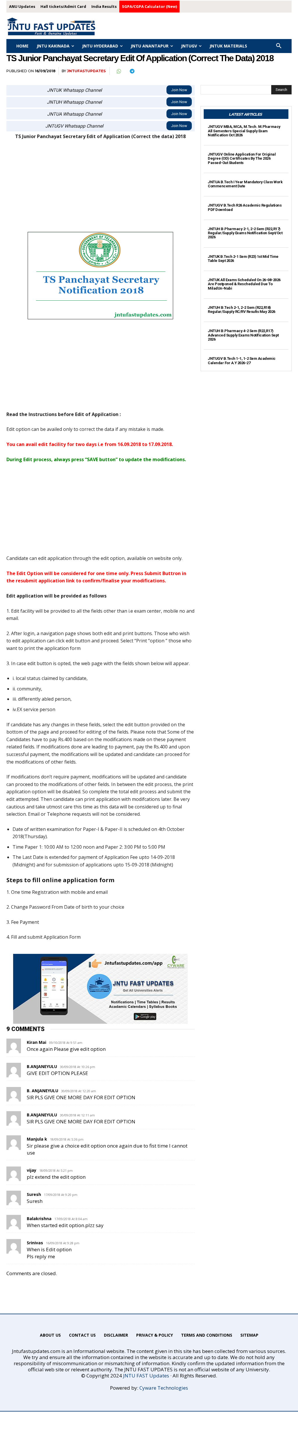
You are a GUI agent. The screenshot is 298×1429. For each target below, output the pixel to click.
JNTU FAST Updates (146, 1375)
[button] (279, 46)
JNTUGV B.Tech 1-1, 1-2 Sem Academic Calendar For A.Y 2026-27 (242, 360)
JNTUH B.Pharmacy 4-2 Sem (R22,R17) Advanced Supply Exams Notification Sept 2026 (243, 335)
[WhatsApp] (118, 71)
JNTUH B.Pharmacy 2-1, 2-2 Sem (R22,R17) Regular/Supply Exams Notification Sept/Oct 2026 (245, 233)
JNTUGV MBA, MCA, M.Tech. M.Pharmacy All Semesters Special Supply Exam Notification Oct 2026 (244, 130)
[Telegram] (132, 71)
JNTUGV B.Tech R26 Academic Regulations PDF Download (244, 207)
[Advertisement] (100, 189)
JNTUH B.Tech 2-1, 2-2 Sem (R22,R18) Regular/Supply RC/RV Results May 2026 (241, 309)
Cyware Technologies (163, 1387)
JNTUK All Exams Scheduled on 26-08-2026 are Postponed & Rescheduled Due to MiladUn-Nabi (244, 284)
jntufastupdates (86, 71)
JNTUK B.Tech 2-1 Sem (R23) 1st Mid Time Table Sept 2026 (243, 258)
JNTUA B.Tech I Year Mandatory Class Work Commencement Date (245, 184)
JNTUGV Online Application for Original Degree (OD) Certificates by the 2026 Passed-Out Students (242, 158)
